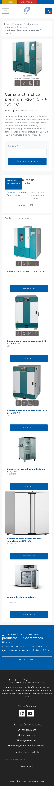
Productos (17, 24)
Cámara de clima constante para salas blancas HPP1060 (24, 539)
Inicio (6, 24)
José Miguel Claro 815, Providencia (28, 745)
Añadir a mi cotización (27, 161)
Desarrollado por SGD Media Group (27, 781)
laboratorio (27, 2)
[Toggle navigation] (5, 11)
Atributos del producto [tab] (13, 182)
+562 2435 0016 (28, 735)
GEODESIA (9, 2)
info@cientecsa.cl (28, 740)
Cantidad (13, 146)
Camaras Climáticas (17, 27)
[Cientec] (27, 11)
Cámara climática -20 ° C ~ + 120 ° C (26, 271)
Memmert (11, 474)
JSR (9, 111)
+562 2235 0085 (28, 730)
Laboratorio (32, 24)
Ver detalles (29, 289)
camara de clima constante (21, 597)
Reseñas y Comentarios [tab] (13, 193)
